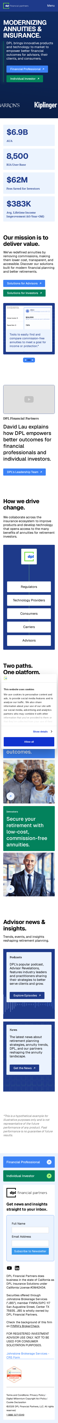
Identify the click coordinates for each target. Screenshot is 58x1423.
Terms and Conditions (17, 1395)
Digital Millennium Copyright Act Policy (26, 1398)
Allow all (29, 741)
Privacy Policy (37, 1395)
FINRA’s (24, 1326)
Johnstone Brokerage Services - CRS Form (27, 1355)
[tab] (25, 360)
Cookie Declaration (16, 1402)
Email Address (21, 1236)
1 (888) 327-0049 (15, 1414)
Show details (40, 731)
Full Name (18, 1223)
